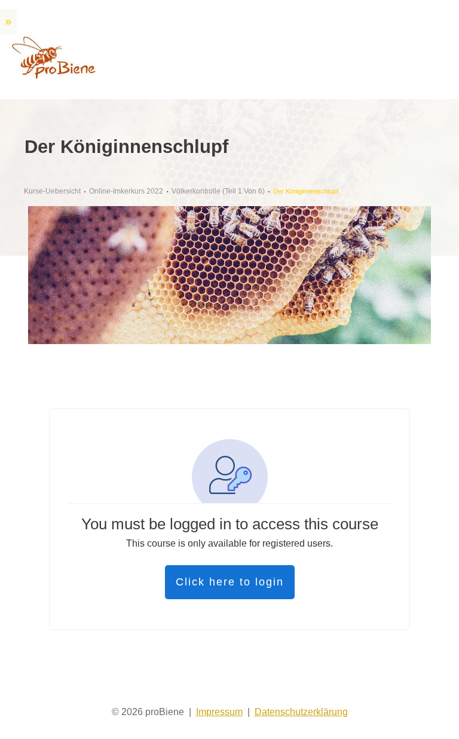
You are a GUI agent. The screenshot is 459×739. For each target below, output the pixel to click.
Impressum (219, 712)
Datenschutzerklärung (301, 712)
